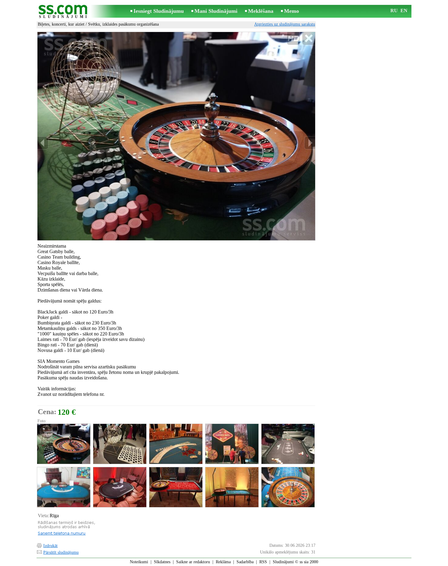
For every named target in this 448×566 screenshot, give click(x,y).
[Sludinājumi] (64, 11)
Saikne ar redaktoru (193, 562)
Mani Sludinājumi (215, 11)
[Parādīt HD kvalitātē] (176, 136)
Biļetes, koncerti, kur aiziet (61, 24)
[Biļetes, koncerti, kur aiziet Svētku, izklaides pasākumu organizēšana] (63, 444)
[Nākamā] (309, 142)
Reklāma (223, 562)
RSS (263, 562)
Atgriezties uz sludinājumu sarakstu (284, 24)
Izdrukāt (50, 545)
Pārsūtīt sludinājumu (61, 552)
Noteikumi (139, 562)
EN (403, 10)
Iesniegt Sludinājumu (158, 11)
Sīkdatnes (162, 562)
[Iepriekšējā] (42, 142)
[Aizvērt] (308, 38)
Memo (291, 11)
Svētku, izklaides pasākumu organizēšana (123, 24)
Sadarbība (245, 562)
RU (394, 10)
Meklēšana (260, 11)
